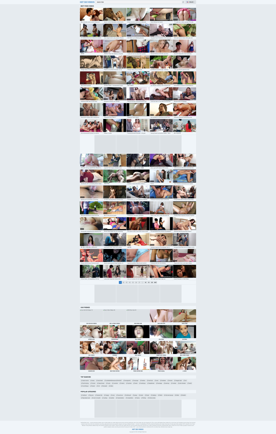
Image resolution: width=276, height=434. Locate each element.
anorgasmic (128, 380)
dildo (177, 395)
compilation (130, 398)
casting (105, 398)
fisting (144, 398)
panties (112, 398)
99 (148, 282)
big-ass (92, 395)
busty (109, 383)
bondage (160, 383)
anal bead (100, 380)
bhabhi (184, 395)
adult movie (86, 380)
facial (147, 395)
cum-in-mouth (96, 398)
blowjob (105, 386)
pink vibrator (182, 383)
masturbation (120, 398)
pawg (135, 395)
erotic (141, 395)
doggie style (179, 380)
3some (93, 383)
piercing (167, 383)
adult (190, 383)
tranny (138, 398)
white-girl (128, 395)
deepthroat (151, 383)
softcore (85, 395)
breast (93, 386)
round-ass (120, 395)
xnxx (113, 395)
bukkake (164, 380)
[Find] (183, 2)
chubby (174, 383)
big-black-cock (86, 398)
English (191, 2)
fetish (160, 395)
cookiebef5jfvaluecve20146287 (114, 380)
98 (145, 282)
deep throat (101, 383)
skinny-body (152, 398)
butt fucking (86, 383)
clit (99, 386)
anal (157, 380)
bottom (143, 380)
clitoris (122, 383)
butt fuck (150, 380)
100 (152, 282)
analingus (143, 383)
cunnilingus (85, 386)
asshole (129, 383)
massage (136, 380)
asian (93, 380)
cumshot (115, 383)
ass (186, 380)
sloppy (107, 395)
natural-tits (99, 395)
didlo (111, 386)
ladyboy (154, 395)
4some (170, 380)
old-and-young (169, 395)
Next (155, 282)
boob (136, 383)
